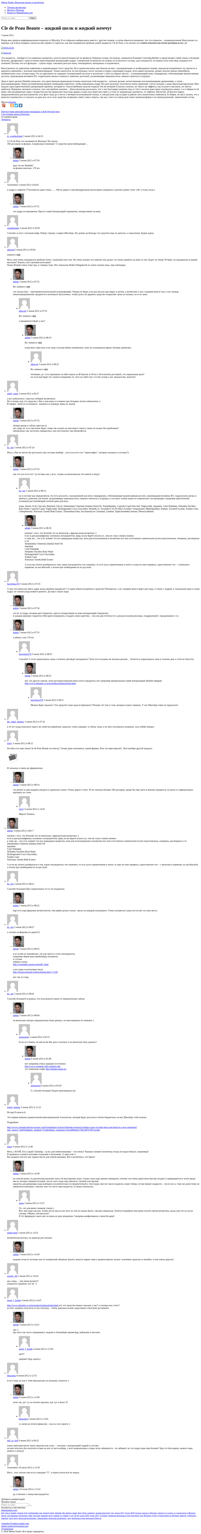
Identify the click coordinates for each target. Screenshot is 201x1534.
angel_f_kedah (14, 1300)
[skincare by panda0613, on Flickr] (6, 53)
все (2, 1513)
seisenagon (24, 1037)
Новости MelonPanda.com (20, 12)
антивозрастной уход (105, 1513)
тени (11, 1518)
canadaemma (13, 228)
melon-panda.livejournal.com (14, 1526)
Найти (32, 18)
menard (46, 1513)
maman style (22, 1513)
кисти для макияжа (9, 1516)
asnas (9, 1146)
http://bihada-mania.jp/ (56, 1069)
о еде (71, 1516)
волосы (138, 1513)
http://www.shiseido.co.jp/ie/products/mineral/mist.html (50, 683)
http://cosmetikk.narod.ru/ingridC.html (30, 964)
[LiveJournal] (8, 105)
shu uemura (67, 1513)
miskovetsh (12, 1233)
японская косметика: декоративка (33, 1518)
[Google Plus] (3, 105)
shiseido (12, 102)
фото (16, 1518)
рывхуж (183, 1516)
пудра (154, 1516)
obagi (52, 1513)
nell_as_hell (12, 1440)
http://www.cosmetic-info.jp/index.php (42, 1066)
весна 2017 (119, 1513)
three (80, 1513)
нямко (65, 1516)
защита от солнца (165, 1513)
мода (50, 1516)
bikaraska (11, 1375)
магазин (36, 1516)
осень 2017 (94, 1516)
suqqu (74, 1513)
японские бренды (93, 1518)
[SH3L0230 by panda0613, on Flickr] (7, 48)
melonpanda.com (9, 1510)
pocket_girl (12, 1276)
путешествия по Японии (168, 1516)
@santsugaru (7, 1529)
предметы (135, 1516)
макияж (44, 1516)
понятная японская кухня (119, 1516)
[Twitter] (16, 105)
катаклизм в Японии (186, 1513)
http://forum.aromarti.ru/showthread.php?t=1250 (35, 972)
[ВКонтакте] (20, 105)
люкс (30, 1516)
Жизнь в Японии (15, 10)
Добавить (6, 119)
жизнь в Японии (149, 1513)
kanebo (14, 1513)
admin (16, 160)
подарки (103, 1516)
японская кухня (78, 1518)
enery (9, 743)
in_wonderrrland (15, 136)
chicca (7, 1513)
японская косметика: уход (59, 1518)
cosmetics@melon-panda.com (15, 1523)
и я (175, 1513)
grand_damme (13, 1107)
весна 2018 (130, 1513)
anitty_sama (12, 393)
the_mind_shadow (15, 721)
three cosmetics (88, 1513)
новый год (58, 1516)
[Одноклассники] (12, 105)
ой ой (76, 1516)
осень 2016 (84, 1516)
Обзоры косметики (16, 7)
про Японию (145, 1516)
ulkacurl (11, 249)
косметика (23, 1516)
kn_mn (10, 447)
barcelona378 (13, 584)
